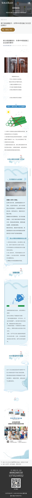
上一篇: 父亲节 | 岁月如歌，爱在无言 (11, 464)
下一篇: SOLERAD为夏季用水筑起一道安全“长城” (14, 462)
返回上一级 (8, 29)
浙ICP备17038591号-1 (16, 495)
